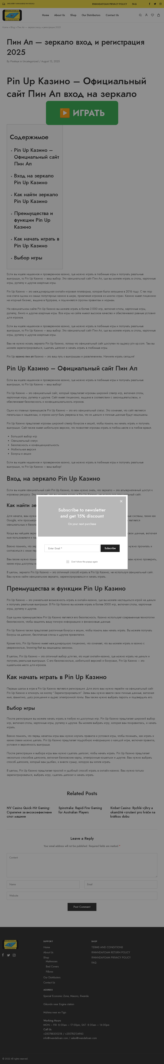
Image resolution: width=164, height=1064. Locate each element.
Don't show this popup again (84, 561)
